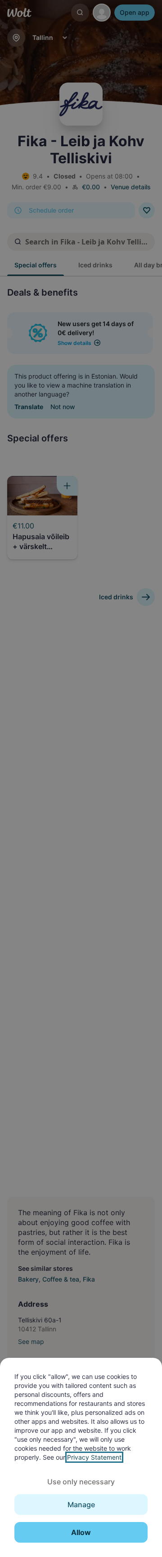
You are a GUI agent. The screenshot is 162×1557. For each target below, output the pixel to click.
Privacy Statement (94, 1457)
